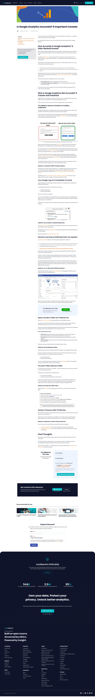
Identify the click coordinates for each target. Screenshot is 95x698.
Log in (81, 2)
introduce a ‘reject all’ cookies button (45, 155)
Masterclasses (44, 678)
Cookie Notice (44, 648)
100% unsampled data (57, 271)
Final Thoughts (20, 42)
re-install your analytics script (53, 234)
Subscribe (34, 545)
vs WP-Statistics (63, 665)
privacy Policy (58, 541)
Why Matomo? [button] (15, 2)
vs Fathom (62, 661)
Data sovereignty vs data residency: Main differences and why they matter (68, 515)
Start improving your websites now (65, 474)
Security (61, 678)
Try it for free (89, 2)
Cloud (25, 2)
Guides (42, 676)
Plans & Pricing (7, 674)
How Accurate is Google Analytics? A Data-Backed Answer (26, 39)
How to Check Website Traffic (47, 686)
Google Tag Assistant (52, 229)
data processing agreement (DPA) (63, 466)
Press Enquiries (44, 682)
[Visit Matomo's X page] (83, 693)
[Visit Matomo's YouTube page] (89, 693)
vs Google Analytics (63, 648)
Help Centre (7, 663)
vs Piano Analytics (63, 650)
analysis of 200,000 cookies (52, 150)
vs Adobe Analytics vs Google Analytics (67, 654)
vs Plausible (62, 659)
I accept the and (64, 466)
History (6, 650)
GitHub (24, 663)
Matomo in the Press (45, 680)
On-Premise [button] (30, 2)
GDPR (61, 676)
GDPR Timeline (44, 684)
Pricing (35, 2)
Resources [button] (40, 2)
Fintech (24, 678)
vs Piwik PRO (62, 655)
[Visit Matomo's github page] (87, 693)
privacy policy (57, 471)
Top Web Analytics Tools (64, 669)
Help (83, 2)
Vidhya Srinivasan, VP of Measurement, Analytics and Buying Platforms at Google (56, 248)
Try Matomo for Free (21, 44)
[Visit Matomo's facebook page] (81, 693)
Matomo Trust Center (64, 680)
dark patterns (63, 116)
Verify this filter (64, 361)
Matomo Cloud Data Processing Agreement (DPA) (47, 658)
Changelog (25, 659)
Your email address (59, 453)
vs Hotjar (61, 663)
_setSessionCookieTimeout (46, 427)
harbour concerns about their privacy (64, 74)
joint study (59, 144)
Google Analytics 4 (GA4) (42, 239)
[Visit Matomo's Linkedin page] (85, 693)
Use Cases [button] (21, 2)
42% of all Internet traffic (46, 320)
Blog (42, 671)
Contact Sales (7, 672)
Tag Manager (25, 648)
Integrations (25, 654)
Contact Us (7, 655)
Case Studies (43, 673)
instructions (46, 388)
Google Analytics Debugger (45, 225)
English (78, 2)
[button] (74, 3)
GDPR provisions (46, 57)
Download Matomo (26, 657)
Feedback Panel (26, 665)
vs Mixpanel (62, 667)
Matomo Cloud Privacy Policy (47, 650)
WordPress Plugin (26, 650)
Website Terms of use (45, 654)
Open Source (25, 655)
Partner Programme (8, 657)
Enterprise (25, 674)
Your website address (59, 458)
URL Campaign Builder (27, 652)
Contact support (8, 666)
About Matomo (7, 648)
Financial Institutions (27, 676)
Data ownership (63, 674)
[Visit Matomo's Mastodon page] (92, 693)
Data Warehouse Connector (28, 667)
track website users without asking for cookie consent (57, 175)
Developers (7, 665)
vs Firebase (62, 657)
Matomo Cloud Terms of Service (47, 655)
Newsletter (43, 674)
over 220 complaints (56, 157)
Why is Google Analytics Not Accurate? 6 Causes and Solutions (26, 41)
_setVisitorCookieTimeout (46, 428)
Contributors (7, 652)
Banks (24, 672)
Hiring (6, 654)
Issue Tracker (25, 661)
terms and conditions (65, 465)
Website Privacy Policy (45, 652)
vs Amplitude (62, 652)
